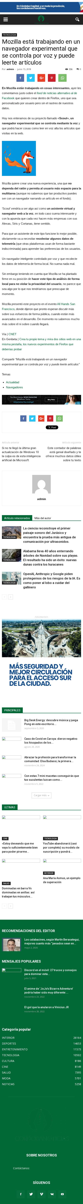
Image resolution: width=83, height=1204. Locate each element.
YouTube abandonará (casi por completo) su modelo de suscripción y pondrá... (61, 847)
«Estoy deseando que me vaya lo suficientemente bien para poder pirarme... (20, 847)
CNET (12, 334)
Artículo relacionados (17, 518)
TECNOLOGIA (9, 34)
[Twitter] (31, 1194)
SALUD (6, 883)
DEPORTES (9, 1043)
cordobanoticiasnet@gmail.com (50, 1168)
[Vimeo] (41, 1194)
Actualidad (12, 382)
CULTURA (8, 1061)
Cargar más (40, 795)
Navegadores (14, 387)
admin (10, 69)
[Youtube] (62, 1194)
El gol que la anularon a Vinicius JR (46, 1007)
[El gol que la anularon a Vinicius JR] (11, 1012)
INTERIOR (48, 873)
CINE (5, 838)
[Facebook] (21, 1194)
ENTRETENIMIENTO (15, 1049)
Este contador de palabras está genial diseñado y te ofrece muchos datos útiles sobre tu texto (63, 454)
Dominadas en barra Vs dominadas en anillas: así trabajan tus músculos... (18, 892)
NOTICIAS (8, 1084)
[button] (77, 19)
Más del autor (43, 518)
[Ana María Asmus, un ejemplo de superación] (62, 867)
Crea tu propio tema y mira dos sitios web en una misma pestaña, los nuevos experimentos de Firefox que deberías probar (41, 344)
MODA (6, 1078)
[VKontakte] (52, 1194)
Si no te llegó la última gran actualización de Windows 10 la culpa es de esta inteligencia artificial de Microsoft (21, 454)
